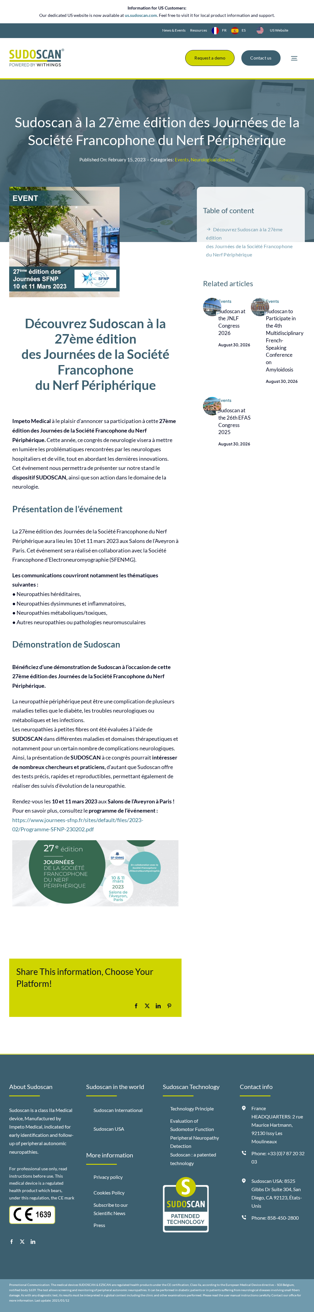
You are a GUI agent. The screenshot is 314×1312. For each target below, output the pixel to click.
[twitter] (22, 1241)
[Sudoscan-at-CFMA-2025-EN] (260, 300)
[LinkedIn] (158, 1006)
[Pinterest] (169, 1006)
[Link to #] (294, 58)
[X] (147, 1006)
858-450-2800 (283, 1218)
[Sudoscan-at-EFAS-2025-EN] (212, 399)
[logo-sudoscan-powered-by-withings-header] (36, 51)
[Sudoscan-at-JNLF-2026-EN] (212, 300)
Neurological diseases (213, 159)
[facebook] (11, 1241)
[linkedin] (33, 1241)
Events (182, 159)
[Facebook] (136, 1006)
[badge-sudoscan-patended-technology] (186, 1179)
